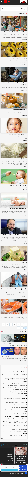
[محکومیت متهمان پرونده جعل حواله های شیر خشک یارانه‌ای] (14, 226)
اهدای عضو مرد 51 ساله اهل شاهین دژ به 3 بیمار (16, 402)
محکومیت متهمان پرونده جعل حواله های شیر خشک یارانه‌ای (14, 234)
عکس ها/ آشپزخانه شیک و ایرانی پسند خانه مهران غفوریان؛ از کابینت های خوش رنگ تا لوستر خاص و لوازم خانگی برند (20, 459)
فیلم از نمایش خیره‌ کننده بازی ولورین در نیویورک (16, 414)
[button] (2, 1)
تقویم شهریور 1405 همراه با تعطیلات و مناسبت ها (15, 405)
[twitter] (3, 445)
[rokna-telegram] (1, 445)
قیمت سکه (9, 456)
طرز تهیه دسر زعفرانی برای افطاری (20, 58)
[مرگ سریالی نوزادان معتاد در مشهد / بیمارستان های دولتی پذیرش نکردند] (14, 74)
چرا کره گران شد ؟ (23, 262)
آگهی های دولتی (10, 460)
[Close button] (27, 464)
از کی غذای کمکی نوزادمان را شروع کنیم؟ (18, 185)
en (8, 1)
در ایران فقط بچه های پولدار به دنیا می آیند (18, 208)
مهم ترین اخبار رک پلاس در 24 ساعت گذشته (16, 371)
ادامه (2, 438)
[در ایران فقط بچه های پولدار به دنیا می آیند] (14, 200)
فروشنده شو (9, 470)
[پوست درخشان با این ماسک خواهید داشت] (14, 125)
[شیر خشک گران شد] (14, 150)
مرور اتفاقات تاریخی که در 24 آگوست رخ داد (17, 418)
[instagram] (5, 445)
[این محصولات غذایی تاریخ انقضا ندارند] (14, 306)
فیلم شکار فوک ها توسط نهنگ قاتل (18, 396)
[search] (5, 1)
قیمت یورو (9, 454)
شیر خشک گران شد (23, 159)
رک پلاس (23, 367)
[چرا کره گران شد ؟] (14, 253)
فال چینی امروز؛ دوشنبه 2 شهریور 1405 (18, 435)
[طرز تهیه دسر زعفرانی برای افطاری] (14, 49)
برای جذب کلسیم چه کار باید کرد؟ (20, 109)
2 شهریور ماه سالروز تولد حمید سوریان (18, 429)
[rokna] (23, 1)
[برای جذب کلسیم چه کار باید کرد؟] (14, 100)
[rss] (7, 445)
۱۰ (18, 328)
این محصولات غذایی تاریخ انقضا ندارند (19, 314)
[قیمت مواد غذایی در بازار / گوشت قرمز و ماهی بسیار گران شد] (14, 23)
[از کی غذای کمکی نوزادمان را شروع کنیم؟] (14, 176)
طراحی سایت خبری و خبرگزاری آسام (17, 473)
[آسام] (25, 473)
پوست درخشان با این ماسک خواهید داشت (18, 134)
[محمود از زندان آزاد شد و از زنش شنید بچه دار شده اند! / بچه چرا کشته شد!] (14, 279)
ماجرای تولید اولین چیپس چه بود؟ (19, 407)
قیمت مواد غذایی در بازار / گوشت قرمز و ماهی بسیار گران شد (14, 32)
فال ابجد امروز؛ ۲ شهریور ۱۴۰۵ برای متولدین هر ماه (15, 416)
